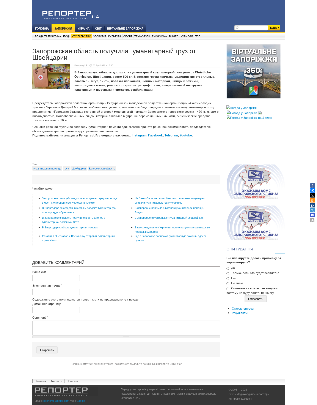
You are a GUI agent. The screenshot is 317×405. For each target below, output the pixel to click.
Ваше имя (40, 271)
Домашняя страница (46, 303)
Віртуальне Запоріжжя (125, 28)
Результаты (240, 312)
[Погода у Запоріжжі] (241, 107)
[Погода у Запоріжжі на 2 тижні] (249, 117)
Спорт (127, 36)
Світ (98, 28)
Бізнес (174, 36)
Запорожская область (102, 168)
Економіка (159, 36)
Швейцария (79, 168)
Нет (233, 278)
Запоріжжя (63, 28)
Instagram (139, 135)
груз (66, 168)
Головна (42, 28)
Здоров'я (99, 36)
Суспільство (81, 36)
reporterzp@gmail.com (55, 400)
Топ (197, 36)
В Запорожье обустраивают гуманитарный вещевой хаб (169, 217)
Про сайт (72, 381)
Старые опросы (243, 308)
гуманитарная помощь (47, 168)
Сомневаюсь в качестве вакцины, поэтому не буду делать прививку (252, 290)
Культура (114, 36)
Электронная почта (47, 285)
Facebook (155, 135)
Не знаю (237, 283)
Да (233, 267)
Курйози (187, 36)
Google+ (82, 400)
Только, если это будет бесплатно (255, 273)
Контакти (56, 381)
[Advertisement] (126, 151)
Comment (40, 317)
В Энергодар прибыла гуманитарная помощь (70, 227)
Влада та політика (48, 36)
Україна (83, 28)
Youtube (186, 135)
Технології (142, 36)
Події (66, 36)
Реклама (40, 381)
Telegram (171, 135)
